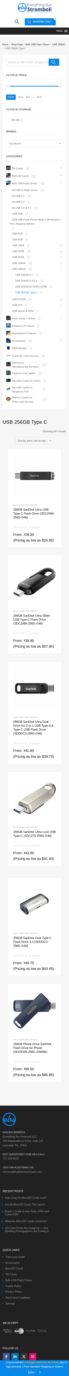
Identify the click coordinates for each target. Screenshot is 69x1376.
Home (5, 44)
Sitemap (10, 1303)
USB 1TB (17, 305)
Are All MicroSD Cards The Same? (25, 1204)
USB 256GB (58, 44)
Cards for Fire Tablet (23, 373)
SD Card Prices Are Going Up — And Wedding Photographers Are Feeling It (26, 1229)
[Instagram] (32, 1356)
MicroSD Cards (20, 175)
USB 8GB (17, 239)
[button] (59, 31)
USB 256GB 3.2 (24, 274)
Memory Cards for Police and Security (22, 399)
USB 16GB (18, 245)
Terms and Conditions (17, 1297)
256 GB (15, 120)
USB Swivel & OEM (22, 310)
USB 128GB (18, 263)
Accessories (18, 340)
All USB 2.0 (18, 201)
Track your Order (15, 1256)
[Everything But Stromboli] (34, 12)
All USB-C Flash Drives (25, 190)
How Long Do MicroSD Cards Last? (26, 1197)
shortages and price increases (41, 1362)
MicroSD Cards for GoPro (26, 380)
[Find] (54, 62)
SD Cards (17, 168)
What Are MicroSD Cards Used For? (26, 1221)
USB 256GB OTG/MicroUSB (31, 286)
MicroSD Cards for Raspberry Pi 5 (22, 389)
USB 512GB (18, 299)
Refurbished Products (24, 333)
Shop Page (17, 44)
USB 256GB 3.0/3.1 (26, 280)
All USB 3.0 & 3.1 (21, 207)
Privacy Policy (13, 1291)
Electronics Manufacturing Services (25, 364)
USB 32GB (18, 251)
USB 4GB (17, 233)
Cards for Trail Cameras (25, 355)
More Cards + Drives (23, 318)
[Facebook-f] (6, 1356)
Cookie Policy (13, 1286)
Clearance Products (23, 325)
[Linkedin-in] (15, 1356)
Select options (34, 506)
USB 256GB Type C (26, 292)
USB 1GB (17, 213)
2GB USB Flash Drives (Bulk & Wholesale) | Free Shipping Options (35, 221)
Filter (11, 97)
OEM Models (19, 348)
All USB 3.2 (18, 196)
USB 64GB (18, 257)
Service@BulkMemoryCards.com (22, 1171)
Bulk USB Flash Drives (37, 44)
